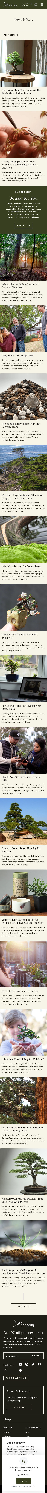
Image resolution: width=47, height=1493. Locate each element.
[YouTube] (20, 1364)
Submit (36, 1356)
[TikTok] (33, 1364)
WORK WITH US (16, 1378)
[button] (42, 4)
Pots (27, 1432)
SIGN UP (19, 1407)
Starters (7, 1436)
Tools (27, 1436)
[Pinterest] (20, 1370)
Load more (23, 1306)
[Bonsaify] (23, 1323)
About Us (23, 225)
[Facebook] (39, 1364)
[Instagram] (27, 1364)
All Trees (7, 1432)
